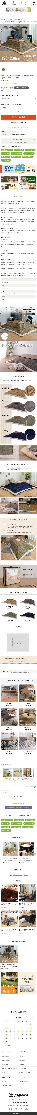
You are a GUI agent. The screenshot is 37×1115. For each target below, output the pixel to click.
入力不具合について (6, 1056)
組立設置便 (22, 1060)
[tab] (18, 796)
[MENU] (34, 2)
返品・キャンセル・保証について (9, 1068)
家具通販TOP (4, 19)
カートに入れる (19, 117)
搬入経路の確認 (5, 1060)
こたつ (10, 19)
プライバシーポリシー (7, 1052)
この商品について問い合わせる (19, 127)
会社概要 (22, 1064)
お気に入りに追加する (19, 122)
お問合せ (22, 1056)
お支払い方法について (25, 1081)
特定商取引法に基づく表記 (8, 1077)
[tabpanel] (18, 9)
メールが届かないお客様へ (26, 1077)
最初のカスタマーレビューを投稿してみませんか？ (18, 807)
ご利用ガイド (5, 1073)
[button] (2, 44)
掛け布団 (22, 19)
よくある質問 (23, 1068)
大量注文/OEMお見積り (25, 1073)
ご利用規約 (4, 1081)
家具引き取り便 (23, 1052)
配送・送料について (6, 1085)
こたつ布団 (16, 19)
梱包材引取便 (5, 1064)
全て (11, 875)
